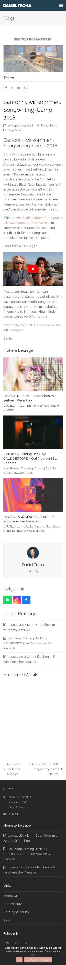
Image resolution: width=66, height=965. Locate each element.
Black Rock (11, 154)
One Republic (52, 218)
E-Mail (13, 814)
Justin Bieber (31, 218)
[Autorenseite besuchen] (33, 552)
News (18, 130)
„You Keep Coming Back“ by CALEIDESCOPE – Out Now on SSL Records (29, 458)
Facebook (46, 325)
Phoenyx (31, 306)
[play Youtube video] (33, 269)
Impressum (11, 895)
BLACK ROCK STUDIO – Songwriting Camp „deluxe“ (43, 769)
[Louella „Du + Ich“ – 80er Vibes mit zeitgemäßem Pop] (33, 374)
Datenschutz (12, 904)
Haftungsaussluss (16, 912)
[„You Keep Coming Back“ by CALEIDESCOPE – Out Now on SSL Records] (33, 432)
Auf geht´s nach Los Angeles (12, 769)
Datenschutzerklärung (38, 960)
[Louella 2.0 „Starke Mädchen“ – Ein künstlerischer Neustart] (33, 495)
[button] (61, 5)
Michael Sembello (16, 222)
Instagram (16, 330)
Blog (11, 130)
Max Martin (39, 222)
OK (19, 960)
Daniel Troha (49, 125)
